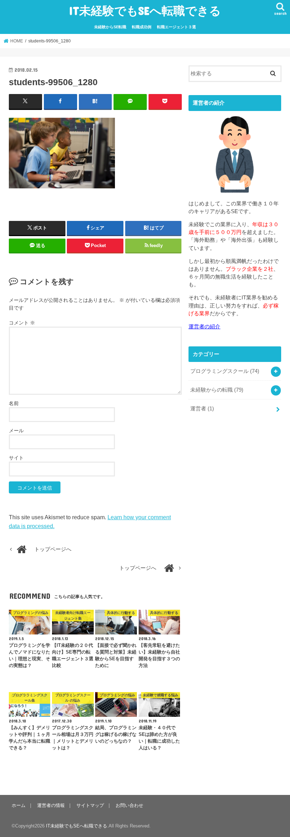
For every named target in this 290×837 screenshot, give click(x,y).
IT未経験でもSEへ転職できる (145, 10)
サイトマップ (90, 805)
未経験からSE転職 (110, 27)
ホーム (18, 805)
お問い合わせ (129, 805)
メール (16, 430)
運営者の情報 (51, 805)
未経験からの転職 (216, 390)
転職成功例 (141, 27)
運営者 (202, 408)
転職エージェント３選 (176, 27)
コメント (22, 323)
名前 (14, 403)
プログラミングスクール (224, 371)
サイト (16, 458)
